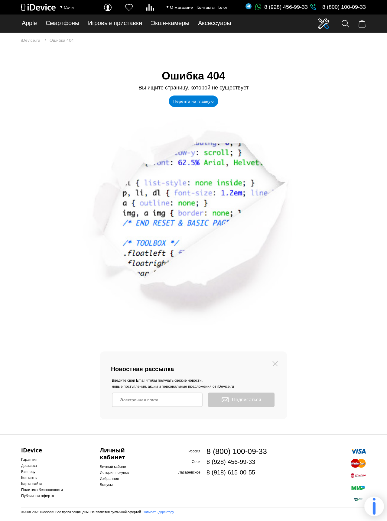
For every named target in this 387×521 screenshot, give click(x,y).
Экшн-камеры (170, 23)
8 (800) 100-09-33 (344, 7)
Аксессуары (214, 23)
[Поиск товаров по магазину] (345, 24)
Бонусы (106, 485)
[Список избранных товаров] (129, 7)
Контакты (206, 7)
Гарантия (29, 460)
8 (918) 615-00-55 (231, 472)
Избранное (109, 479)
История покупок (114, 473)
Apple (29, 23)
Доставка (29, 466)
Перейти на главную (193, 101)
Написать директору (158, 512)
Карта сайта (31, 484)
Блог (222, 7)
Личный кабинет (114, 466)
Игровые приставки (115, 23)
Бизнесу (28, 472)
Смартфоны (62, 23)
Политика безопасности (42, 490)
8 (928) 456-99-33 (286, 7)
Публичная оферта (37, 496)
